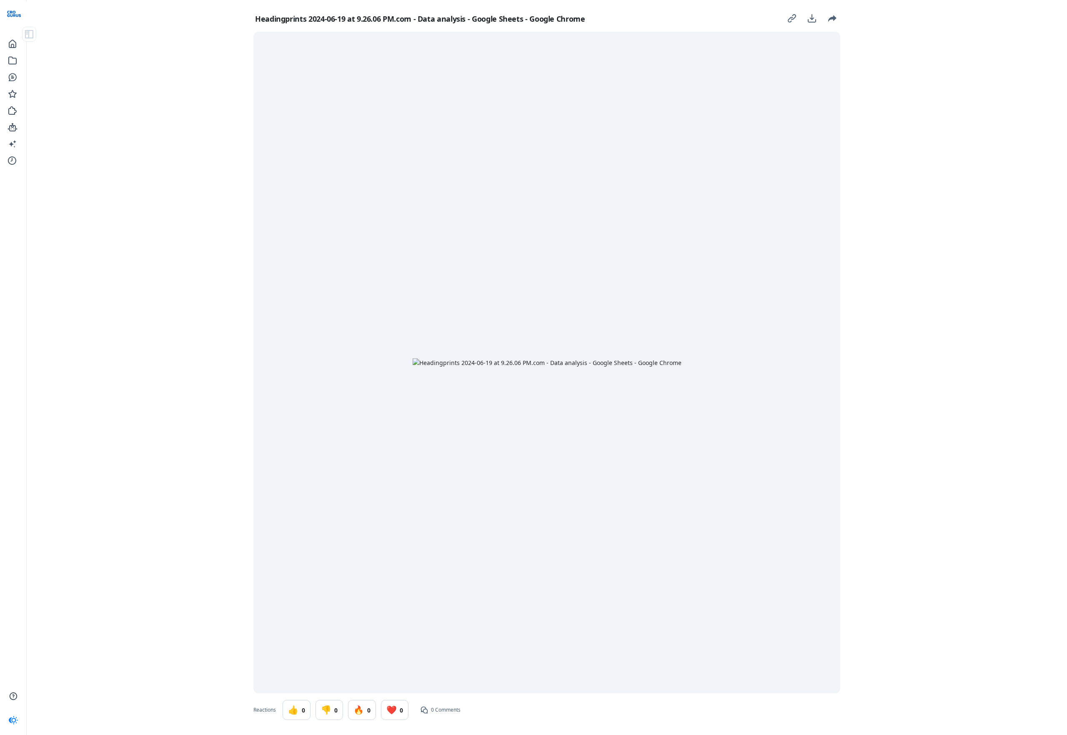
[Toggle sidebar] (29, 34)
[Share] (832, 18)
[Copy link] (792, 18)
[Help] (13, 696)
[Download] (812, 18)
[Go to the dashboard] (14, 14)
